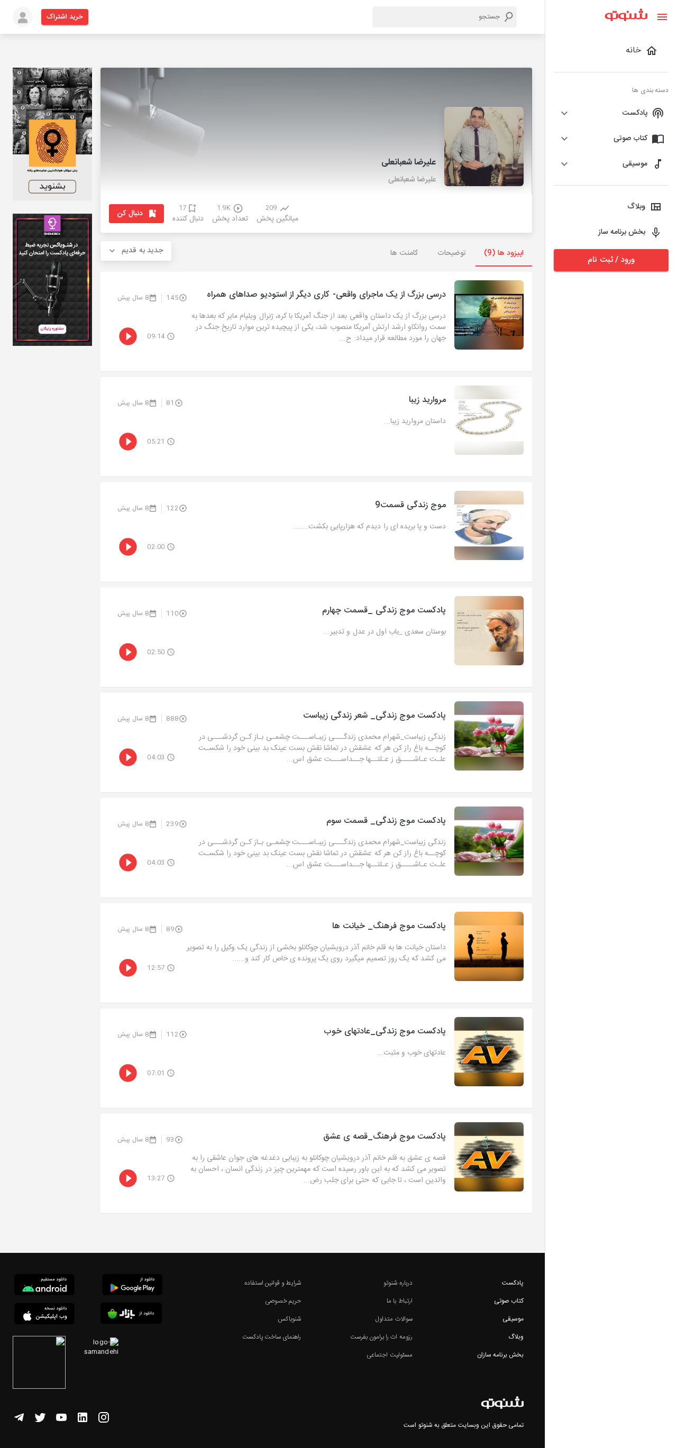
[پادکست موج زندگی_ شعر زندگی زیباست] (316, 742)
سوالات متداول (394, 1319)
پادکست (513, 1283)
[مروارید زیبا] (316, 426)
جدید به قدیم (142, 250)
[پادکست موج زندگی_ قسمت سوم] (316, 847)
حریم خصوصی (283, 1301)
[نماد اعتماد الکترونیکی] (39, 1364)
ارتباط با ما (399, 1301)
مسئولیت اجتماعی (389, 1355)
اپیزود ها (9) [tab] (504, 253)
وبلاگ (516, 1337)
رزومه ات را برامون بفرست (381, 1337)
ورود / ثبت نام (611, 260)
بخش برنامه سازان (500, 1355)
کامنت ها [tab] (403, 253)
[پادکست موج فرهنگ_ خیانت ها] (316, 953)
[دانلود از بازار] (131, 1315)
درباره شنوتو (397, 1283)
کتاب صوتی (509, 1301)
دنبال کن (129, 213)
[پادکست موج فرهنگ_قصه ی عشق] (316, 1163)
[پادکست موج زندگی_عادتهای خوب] (316, 1058)
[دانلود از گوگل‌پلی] (132, 1286)
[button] (611, 113)
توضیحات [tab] (451, 253)
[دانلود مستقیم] (44, 1286)
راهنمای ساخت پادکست (271, 1337)
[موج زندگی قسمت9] (316, 532)
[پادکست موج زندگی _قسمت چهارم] (316, 637)
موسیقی (513, 1319)
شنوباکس (289, 1319)
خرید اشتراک (65, 17)
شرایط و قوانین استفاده (272, 1283)
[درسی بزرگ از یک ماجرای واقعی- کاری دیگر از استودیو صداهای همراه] (316, 321)
